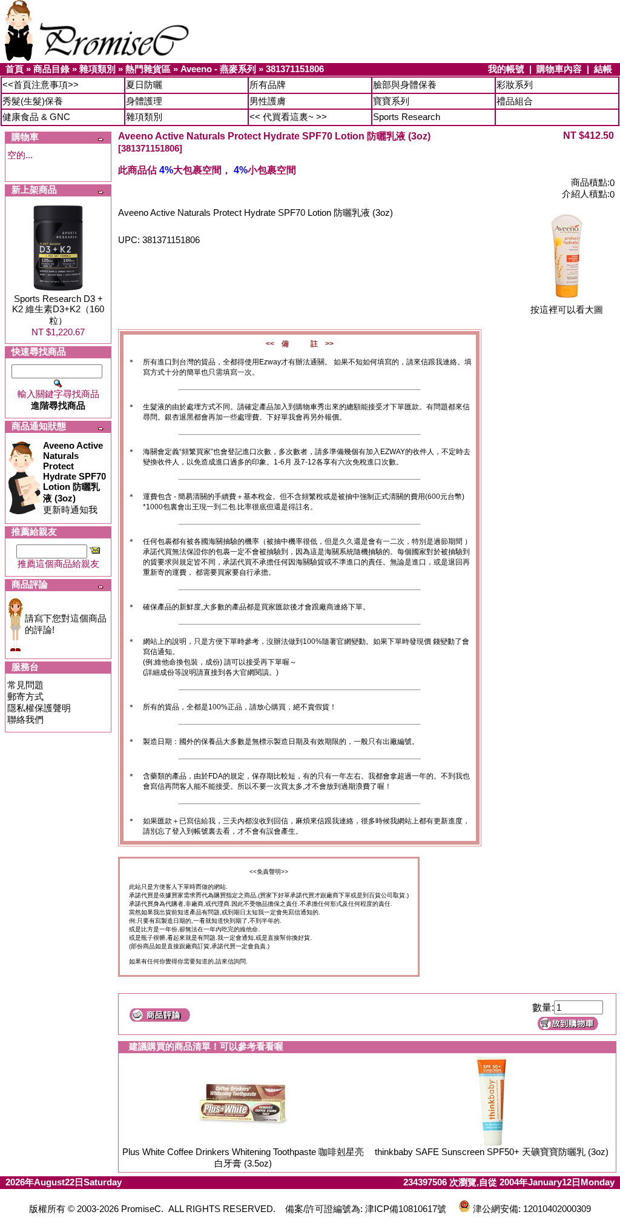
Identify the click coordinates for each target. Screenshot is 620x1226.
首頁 (14, 69)
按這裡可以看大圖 (566, 309)
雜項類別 (97, 69)
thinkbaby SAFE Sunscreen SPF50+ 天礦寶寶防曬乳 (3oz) (491, 1152)
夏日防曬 (144, 84)
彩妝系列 (514, 84)
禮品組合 (514, 101)
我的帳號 (506, 69)
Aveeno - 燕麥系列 (218, 69)
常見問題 (25, 685)
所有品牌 (267, 84)
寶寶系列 (391, 101)
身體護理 (144, 101)
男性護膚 (267, 101)
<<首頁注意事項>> (40, 84)
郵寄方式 (25, 696)
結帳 (603, 69)
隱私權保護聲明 (39, 708)
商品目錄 (51, 69)
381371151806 (295, 69)
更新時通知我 (74, 477)
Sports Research (406, 117)
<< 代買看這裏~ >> (288, 117)
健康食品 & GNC (36, 117)
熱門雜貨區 (148, 69)
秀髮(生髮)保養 (32, 101)
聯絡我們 (25, 719)
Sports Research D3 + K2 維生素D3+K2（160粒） (58, 309)
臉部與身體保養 (405, 84)
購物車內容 (559, 69)
